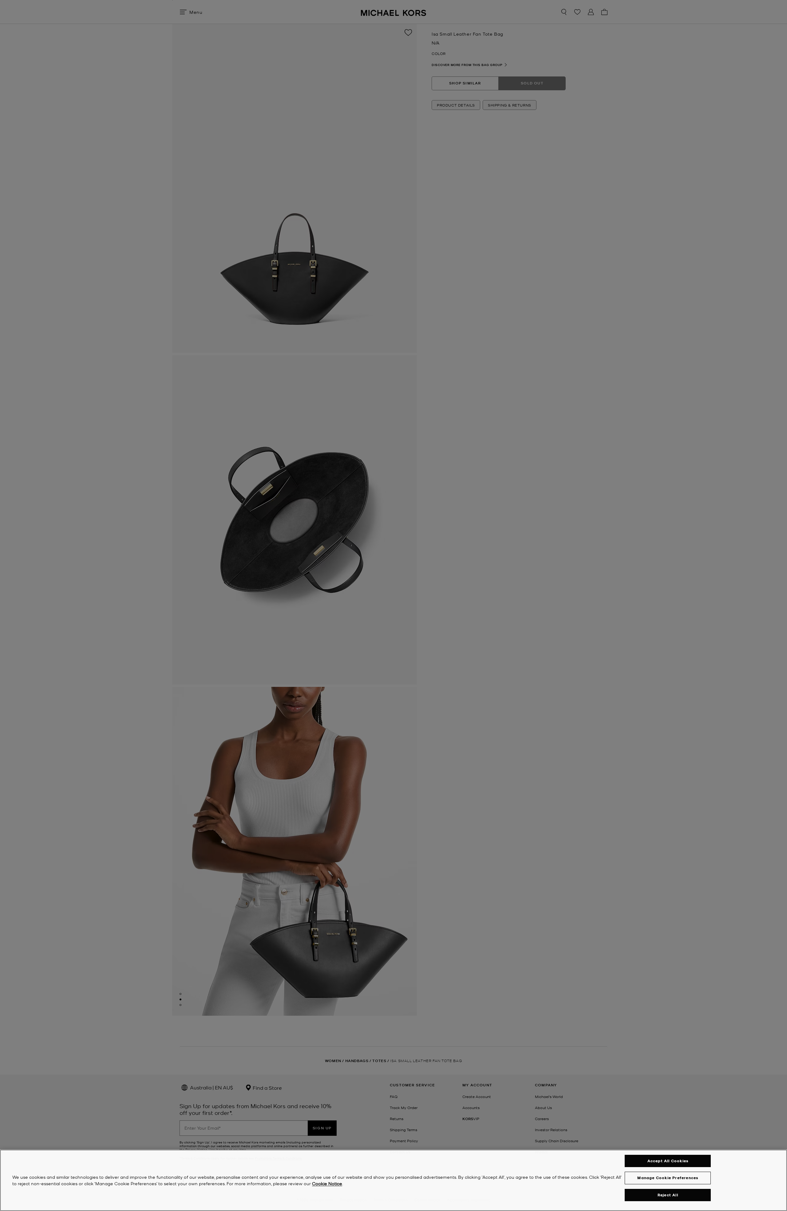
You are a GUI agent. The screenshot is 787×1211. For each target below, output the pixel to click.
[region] (393, 1180)
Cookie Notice (327, 1183)
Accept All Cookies (668, 1160)
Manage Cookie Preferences (667, 1177)
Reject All (668, 1194)
